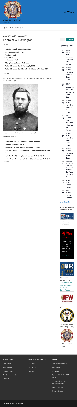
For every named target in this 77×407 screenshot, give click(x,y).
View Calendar (65, 202)
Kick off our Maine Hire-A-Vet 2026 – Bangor (69, 59)
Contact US (7, 364)
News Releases (57, 387)
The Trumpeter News (59, 364)
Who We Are (7, 367)
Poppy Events (68, 186)
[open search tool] (65, 12)
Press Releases (57, 391)
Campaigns (32, 367)
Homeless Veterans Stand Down (69, 108)
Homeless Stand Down (69, 155)
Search (70, 39)
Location (6, 379)
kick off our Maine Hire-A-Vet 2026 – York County (70, 92)
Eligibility (31, 371)
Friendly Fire (66, 256)
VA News (55, 371)
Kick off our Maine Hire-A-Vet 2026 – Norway (69, 125)
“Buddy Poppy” (8, 371)
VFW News (56, 367)
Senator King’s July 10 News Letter (62, 376)
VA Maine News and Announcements (59, 382)
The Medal (31, 364)
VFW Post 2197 (12, 20)
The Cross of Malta (10, 375)
